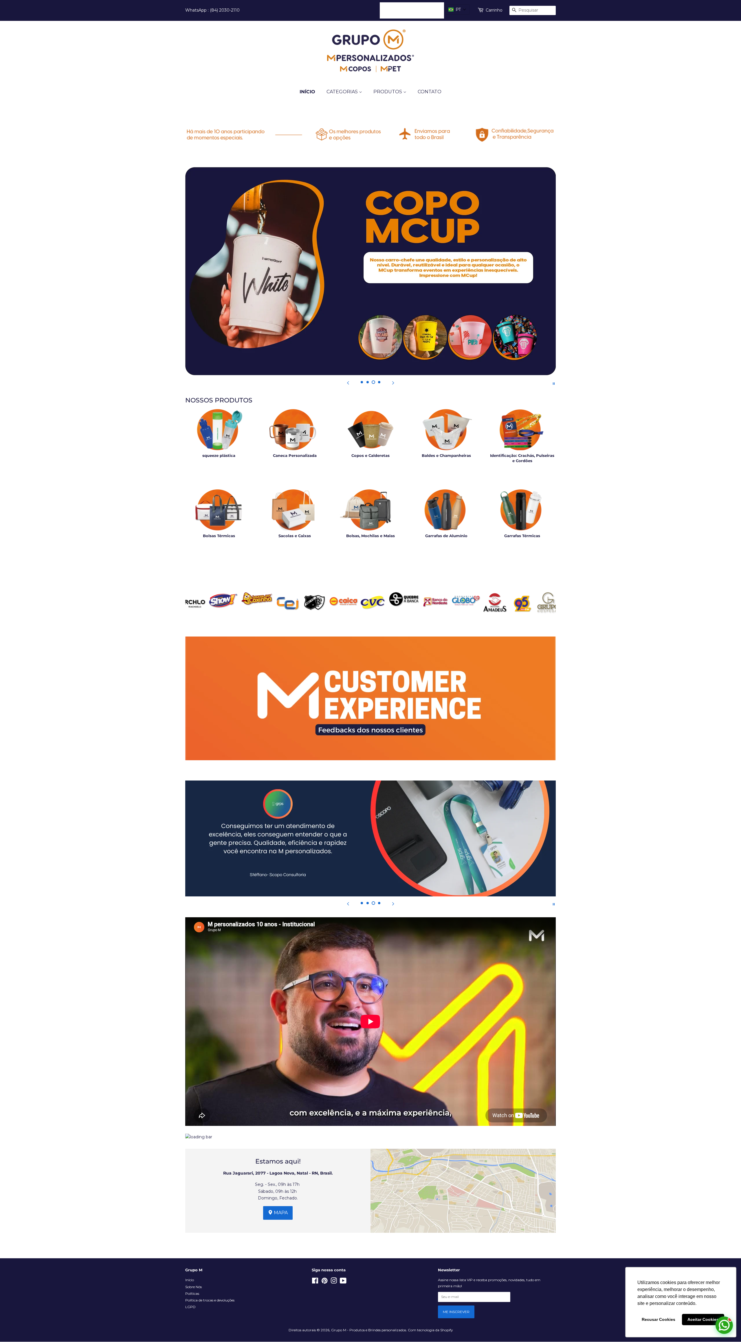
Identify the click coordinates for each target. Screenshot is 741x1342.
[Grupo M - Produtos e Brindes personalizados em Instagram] (334, 1282)
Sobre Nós (193, 1287)
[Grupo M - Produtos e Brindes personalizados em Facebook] (315, 1282)
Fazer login (395, 10)
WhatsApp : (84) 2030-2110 (212, 10)
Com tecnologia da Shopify (430, 1330)
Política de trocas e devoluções (209, 1300)
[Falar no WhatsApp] (724, 1325)
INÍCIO (307, 91)
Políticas (192, 1293)
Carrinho (494, 10)
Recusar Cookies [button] (658, 1319)
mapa (280, 1212)
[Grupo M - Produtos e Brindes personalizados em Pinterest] (324, 1282)
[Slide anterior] (348, 383)
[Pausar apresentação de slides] (553, 383)
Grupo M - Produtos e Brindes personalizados (368, 1330)
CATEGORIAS (343, 91)
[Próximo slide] (393, 383)
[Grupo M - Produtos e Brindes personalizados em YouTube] (343, 1282)
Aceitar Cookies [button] (703, 1319)
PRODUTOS (388, 91)
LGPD (190, 1307)
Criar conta (428, 10)
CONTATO (429, 91)
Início (189, 1280)
